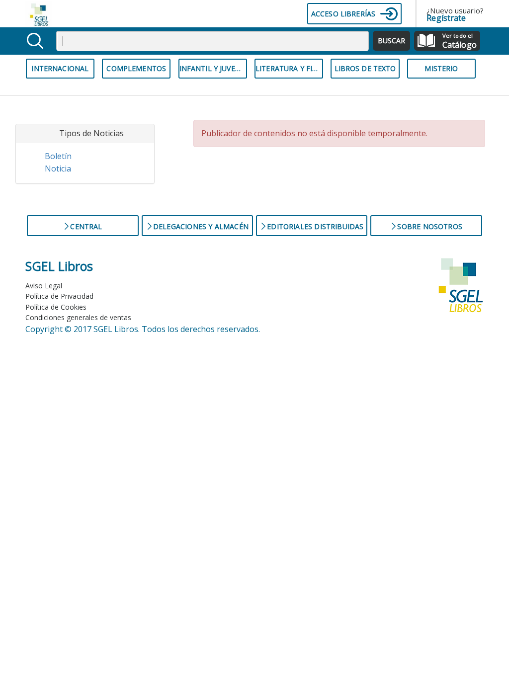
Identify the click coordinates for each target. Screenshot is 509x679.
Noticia (58, 168)
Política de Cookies (55, 307)
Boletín (58, 156)
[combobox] (213, 41)
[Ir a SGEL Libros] (42, 13)
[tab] (85, 133)
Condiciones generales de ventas (78, 317)
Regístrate (446, 17)
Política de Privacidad (59, 296)
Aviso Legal (43, 285)
